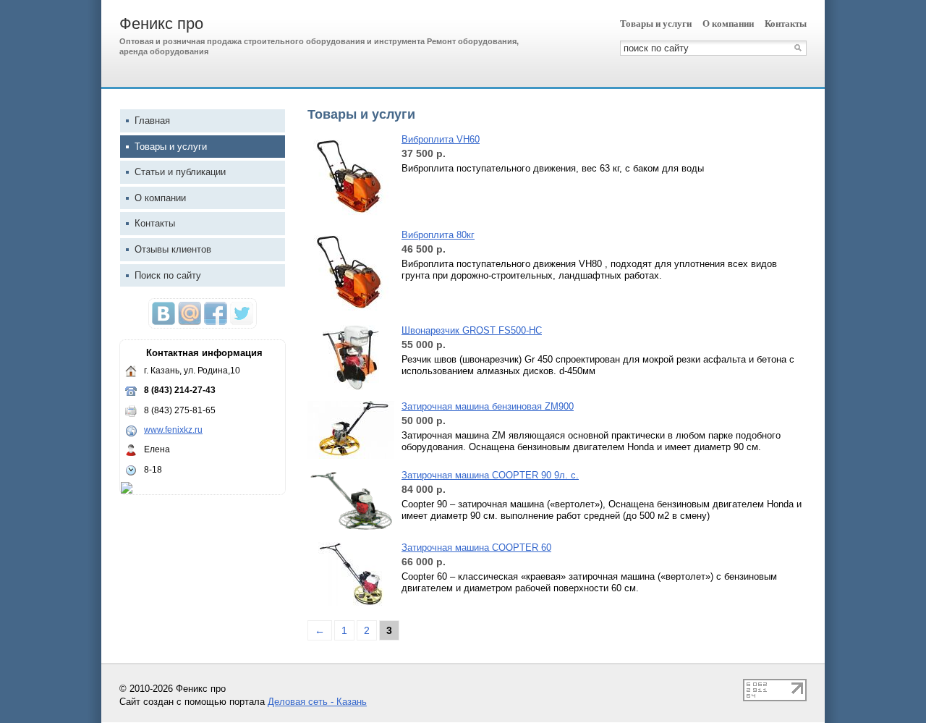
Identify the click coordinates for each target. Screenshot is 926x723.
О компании (728, 23)
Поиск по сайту (168, 275)
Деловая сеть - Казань (317, 701)
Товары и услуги (656, 23)
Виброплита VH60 (441, 139)
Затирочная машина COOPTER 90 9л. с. (490, 475)
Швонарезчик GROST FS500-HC (472, 330)
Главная (152, 120)
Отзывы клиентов (173, 249)
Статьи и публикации (180, 171)
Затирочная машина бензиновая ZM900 (488, 406)
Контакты (786, 23)
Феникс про (161, 23)
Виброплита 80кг (438, 234)
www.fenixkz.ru (173, 430)
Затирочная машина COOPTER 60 (476, 547)
